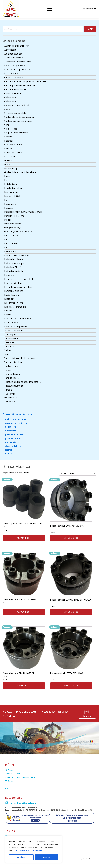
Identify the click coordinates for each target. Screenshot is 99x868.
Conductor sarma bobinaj (16, 105)
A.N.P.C (8, 788)
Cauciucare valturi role (15, 89)
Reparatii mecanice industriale (18, 287)
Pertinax (8, 247)
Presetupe (9, 275)
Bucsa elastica (11, 73)
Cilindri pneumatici (13, 93)
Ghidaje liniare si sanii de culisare (20, 172)
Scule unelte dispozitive (15, 326)
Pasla (6, 239)
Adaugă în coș (24, 538)
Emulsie (8, 148)
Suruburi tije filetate (14, 362)
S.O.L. (7, 784)
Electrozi (8, 140)
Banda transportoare (14, 65)
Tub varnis (9, 393)
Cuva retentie (10, 128)
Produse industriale (13, 283)
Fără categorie (11, 156)
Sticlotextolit (10, 346)
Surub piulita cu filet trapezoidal (19, 358)
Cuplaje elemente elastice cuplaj (19, 117)
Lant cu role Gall (12, 196)
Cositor (7, 109)
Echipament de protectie (16, 132)
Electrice (8, 136)
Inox (6, 180)
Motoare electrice (12, 223)
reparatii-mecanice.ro (16, 423)
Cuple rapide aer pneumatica (18, 121)
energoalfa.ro (12, 442)
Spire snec (9, 342)
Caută (90, 29)
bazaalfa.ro (10, 426)
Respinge (21, 857)
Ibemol (7, 176)
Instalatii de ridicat (13, 188)
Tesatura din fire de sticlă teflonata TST (23, 381)
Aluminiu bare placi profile (17, 45)
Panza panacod (11, 235)
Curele (7, 124)
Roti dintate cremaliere (15, 306)
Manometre (10, 203)
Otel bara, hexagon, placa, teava (19, 231)
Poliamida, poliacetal (14, 259)
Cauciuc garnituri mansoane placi (20, 85)
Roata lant (9, 298)
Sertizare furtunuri (13, 330)
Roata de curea (11, 294)
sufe (6, 354)
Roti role (8, 310)
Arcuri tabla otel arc (13, 57)
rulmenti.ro (10, 430)
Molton (7, 219)
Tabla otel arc (11, 366)
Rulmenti (8, 314)
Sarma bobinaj (11, 322)
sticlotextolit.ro (13, 446)
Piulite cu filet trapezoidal (16, 255)
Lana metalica (11, 192)
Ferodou (8, 160)
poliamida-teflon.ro (14, 434)
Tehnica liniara (11, 377)
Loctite (7, 200)
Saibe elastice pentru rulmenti (18, 318)
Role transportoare (13, 302)
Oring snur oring (12, 227)
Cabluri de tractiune (13, 77)
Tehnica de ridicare (13, 374)
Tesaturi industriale (13, 385)
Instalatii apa (10, 184)
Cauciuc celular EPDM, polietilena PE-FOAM (25, 81)
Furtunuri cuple (11, 168)
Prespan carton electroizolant (18, 279)
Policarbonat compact (14, 263)
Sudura (7, 350)
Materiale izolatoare (14, 215)
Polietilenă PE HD (12, 267)
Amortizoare (10, 49)
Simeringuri (10, 334)
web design (79, 859)
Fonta (7, 164)
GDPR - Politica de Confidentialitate (27, 851)
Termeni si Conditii (13, 774)
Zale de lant (9, 401)
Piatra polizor (10, 251)
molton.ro (10, 453)
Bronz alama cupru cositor (17, 69)
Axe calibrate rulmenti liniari (17, 61)
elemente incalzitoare (14, 144)
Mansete (8, 208)
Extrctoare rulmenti (13, 152)
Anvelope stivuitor (13, 53)
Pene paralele (11, 243)
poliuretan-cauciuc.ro (16, 419)
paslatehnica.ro (13, 438)
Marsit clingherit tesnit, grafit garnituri (23, 211)
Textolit (8, 389)
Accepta (46, 857)
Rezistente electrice (13, 290)
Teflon (7, 370)
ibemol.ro (10, 449)
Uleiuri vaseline (11, 397)
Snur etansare (11, 338)
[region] (33, 849)
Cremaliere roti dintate (15, 113)
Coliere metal (10, 97)
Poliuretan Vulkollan (14, 271)
